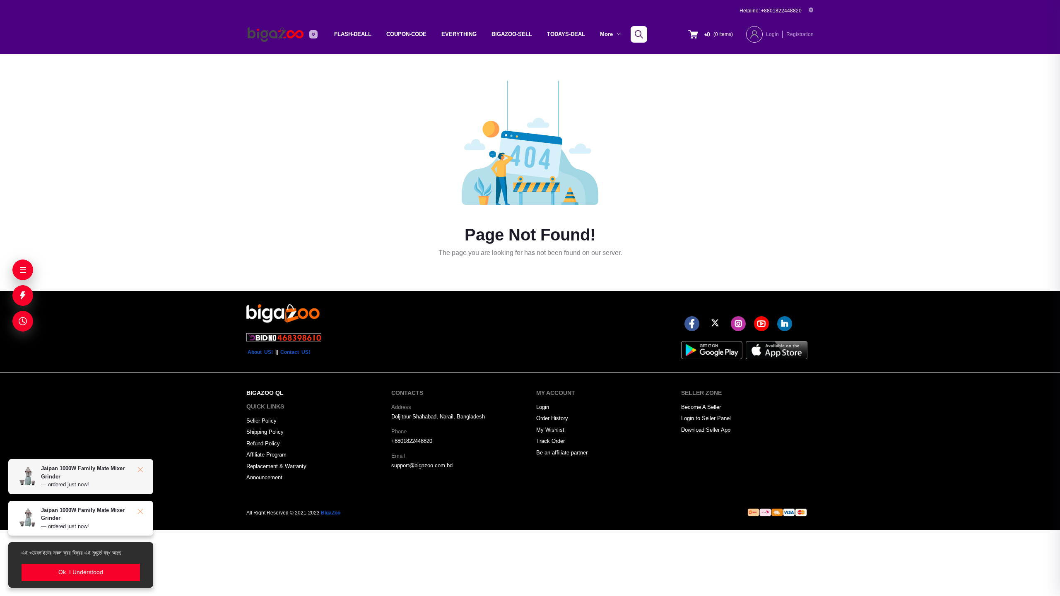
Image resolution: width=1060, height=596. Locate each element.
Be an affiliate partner (562, 452)
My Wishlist (550, 430)
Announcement (264, 477)
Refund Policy (263, 443)
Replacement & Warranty (276, 466)
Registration (800, 34)
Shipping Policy (265, 432)
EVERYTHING (459, 34)
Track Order (550, 441)
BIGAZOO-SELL (511, 34)
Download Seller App (705, 430)
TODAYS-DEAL (566, 34)
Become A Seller (701, 407)
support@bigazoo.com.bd (422, 465)
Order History (552, 418)
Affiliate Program (266, 455)
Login (772, 34)
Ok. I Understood (80, 572)
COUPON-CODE (406, 34)
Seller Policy (261, 421)
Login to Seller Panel (706, 418)
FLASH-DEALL (352, 34)
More (607, 34)
